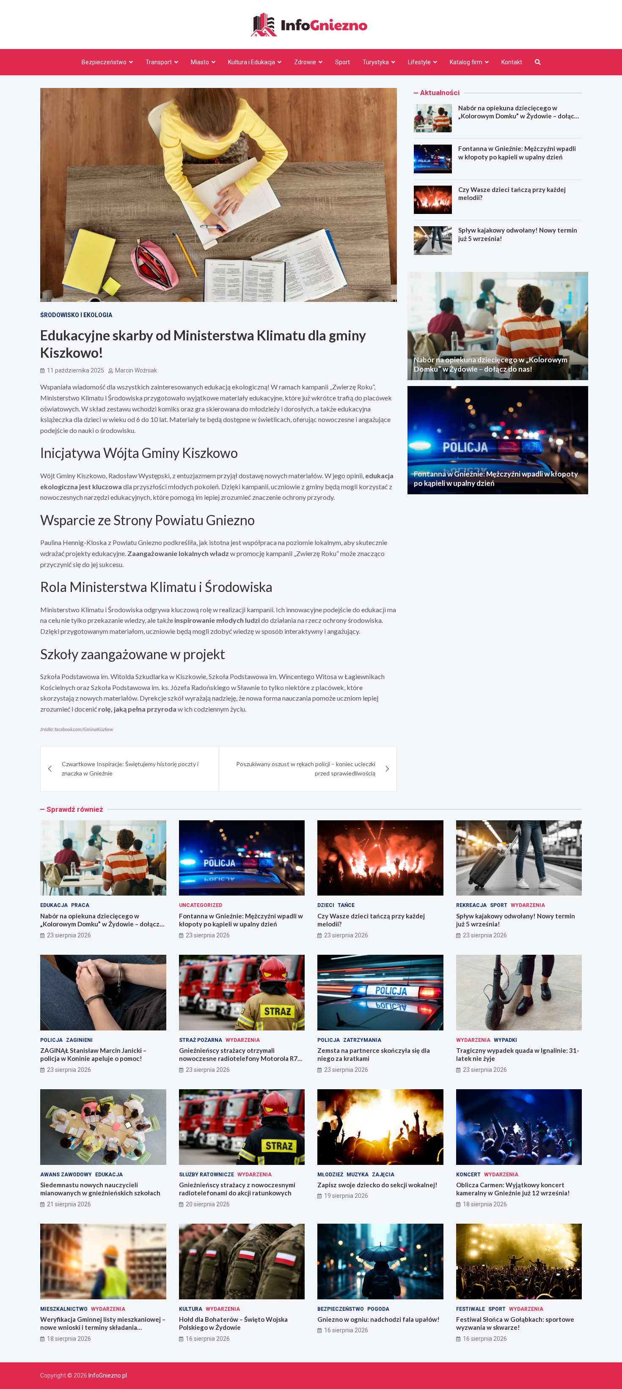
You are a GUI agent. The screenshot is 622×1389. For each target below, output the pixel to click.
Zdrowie (305, 62)
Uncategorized (200, 905)
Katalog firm (466, 62)
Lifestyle (419, 62)
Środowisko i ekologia (76, 315)
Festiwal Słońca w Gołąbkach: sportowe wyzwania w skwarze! (515, 1323)
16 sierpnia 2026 (208, 1338)
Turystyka (376, 62)
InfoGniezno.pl (107, 1375)
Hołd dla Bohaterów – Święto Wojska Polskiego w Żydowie (233, 1323)
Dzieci (325, 905)
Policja (51, 1040)
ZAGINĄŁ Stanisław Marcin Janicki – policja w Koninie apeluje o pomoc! (93, 1055)
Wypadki (505, 1040)
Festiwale (470, 1309)
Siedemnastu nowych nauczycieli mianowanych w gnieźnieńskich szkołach (100, 1189)
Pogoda (378, 1309)
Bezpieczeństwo (104, 62)
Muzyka (358, 1175)
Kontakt (511, 62)
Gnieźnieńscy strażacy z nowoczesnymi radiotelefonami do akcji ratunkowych (237, 1189)
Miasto (200, 62)
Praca (80, 905)
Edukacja (54, 905)
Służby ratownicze (206, 1175)
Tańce (346, 905)
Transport (159, 62)
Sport (342, 62)
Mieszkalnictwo (64, 1309)
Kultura (190, 1309)
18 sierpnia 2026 (485, 1204)
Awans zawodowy (66, 1175)
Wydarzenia (528, 905)
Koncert (468, 1175)
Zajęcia (383, 1175)
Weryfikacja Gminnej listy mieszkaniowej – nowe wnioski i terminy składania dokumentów (102, 1327)
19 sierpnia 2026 (346, 1195)
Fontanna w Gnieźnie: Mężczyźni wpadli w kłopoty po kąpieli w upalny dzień (517, 153)
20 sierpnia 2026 (208, 1204)
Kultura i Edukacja (251, 62)
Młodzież (330, 1175)
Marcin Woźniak (136, 370)
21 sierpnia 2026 (69, 1204)
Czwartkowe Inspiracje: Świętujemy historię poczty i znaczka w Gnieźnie (130, 768)
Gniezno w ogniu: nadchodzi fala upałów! (378, 1319)
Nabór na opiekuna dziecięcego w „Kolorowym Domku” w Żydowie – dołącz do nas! (518, 116)
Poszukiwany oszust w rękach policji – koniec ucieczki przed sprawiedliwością (305, 768)
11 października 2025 (75, 370)
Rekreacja (471, 905)
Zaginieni (79, 1040)
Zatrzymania (362, 1040)
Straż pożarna (200, 1040)
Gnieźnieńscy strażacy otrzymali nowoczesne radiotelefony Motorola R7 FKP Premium (238, 1059)
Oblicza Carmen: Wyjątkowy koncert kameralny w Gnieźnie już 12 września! (513, 1189)
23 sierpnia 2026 (69, 935)
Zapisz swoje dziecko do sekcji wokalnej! (377, 1185)
